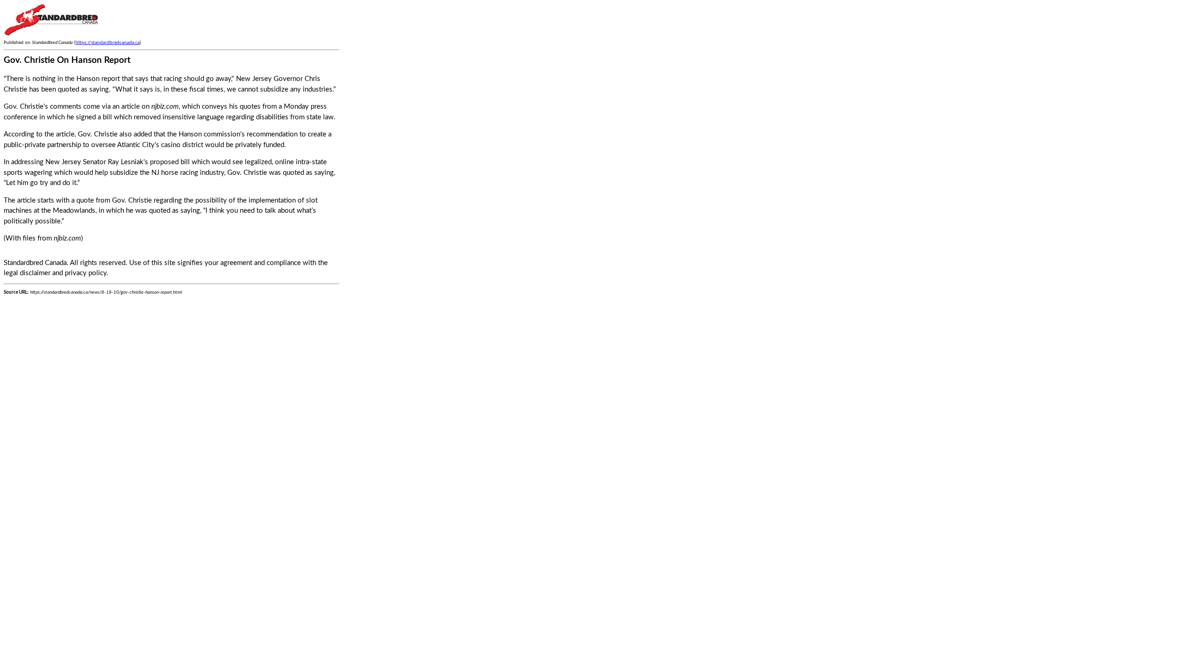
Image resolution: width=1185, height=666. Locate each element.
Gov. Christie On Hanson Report (67, 60)
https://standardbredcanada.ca (107, 42)
